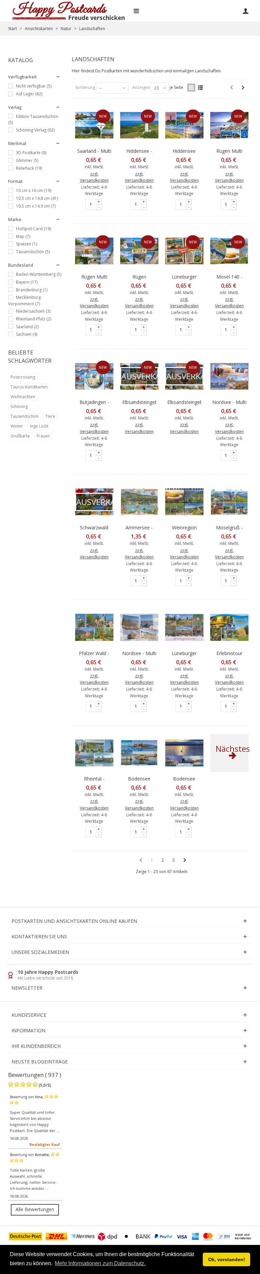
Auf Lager (29, 94)
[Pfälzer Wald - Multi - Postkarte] (94, 627)
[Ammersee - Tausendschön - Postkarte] (139, 502)
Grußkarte (20, 436)
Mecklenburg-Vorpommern (25, 300)
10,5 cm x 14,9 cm (36, 206)
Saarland (27, 327)
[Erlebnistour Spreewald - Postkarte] (229, 627)
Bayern (27, 282)
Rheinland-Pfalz (33, 319)
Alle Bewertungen (35, 1209)
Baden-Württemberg (38, 274)
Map (23, 236)
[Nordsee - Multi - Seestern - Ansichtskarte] (139, 627)
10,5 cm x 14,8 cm (37, 198)
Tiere (50, 416)
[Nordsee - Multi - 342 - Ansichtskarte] (229, 376)
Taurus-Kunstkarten (29, 387)
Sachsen (26, 334)
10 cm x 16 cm (33, 190)
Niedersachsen (33, 311)
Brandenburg (31, 290)
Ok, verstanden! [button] (226, 1259)
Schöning (19, 406)
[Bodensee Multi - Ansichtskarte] (184, 753)
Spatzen (26, 244)
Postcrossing (22, 377)
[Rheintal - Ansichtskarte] (94, 753)
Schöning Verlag (35, 130)
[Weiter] (243, 87)
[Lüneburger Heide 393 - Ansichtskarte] (184, 627)
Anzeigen (141, 87)
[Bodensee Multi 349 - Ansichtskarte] (139, 753)
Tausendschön (33, 252)
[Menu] (136, 10)
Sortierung (85, 87)
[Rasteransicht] (191, 87)
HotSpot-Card (33, 229)
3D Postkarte (31, 152)
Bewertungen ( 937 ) (34, 1075)
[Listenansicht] (200, 87)
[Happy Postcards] (69, 11)
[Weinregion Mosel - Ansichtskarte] (184, 502)
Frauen (43, 436)
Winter (16, 426)
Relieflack (29, 168)
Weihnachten (22, 397)
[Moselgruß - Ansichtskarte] (229, 502)
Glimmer (27, 160)
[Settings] (245, 10)
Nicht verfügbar (33, 86)
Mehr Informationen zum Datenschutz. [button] (100, 1263)
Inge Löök (39, 426)
